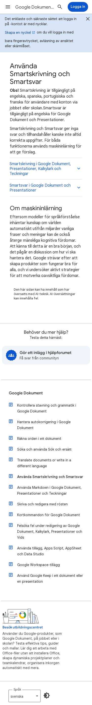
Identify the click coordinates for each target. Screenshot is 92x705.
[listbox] (24, 696)
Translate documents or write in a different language (44, 463)
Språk (17, 689)
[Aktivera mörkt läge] (47, 695)
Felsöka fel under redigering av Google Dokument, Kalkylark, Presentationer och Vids (49, 531)
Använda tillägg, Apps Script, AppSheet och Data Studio (49, 551)
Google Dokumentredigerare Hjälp (35, 7)
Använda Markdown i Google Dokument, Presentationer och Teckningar (49, 490)
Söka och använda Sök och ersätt (44, 449)
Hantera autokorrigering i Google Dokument (44, 425)
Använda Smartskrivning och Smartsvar (50, 477)
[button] (8, 7)
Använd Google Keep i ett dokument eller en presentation (50, 578)
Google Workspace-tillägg (38, 565)
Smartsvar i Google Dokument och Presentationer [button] (40, 188)
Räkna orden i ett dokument (39, 438)
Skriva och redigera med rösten (42, 504)
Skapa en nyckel (18, 32)
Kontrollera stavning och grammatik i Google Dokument (46, 408)
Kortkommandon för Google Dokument (48, 515)
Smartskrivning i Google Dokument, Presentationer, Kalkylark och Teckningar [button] (40, 168)
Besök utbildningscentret (22, 627)
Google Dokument (26, 393)
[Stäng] (88, 19)
